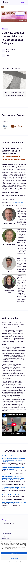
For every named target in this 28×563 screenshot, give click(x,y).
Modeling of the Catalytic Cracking (11, 494)
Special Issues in (9, 455)
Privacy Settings (5, 538)
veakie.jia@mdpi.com (9, 523)
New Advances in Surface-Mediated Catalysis (14, 502)
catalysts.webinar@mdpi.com (19, 202)
